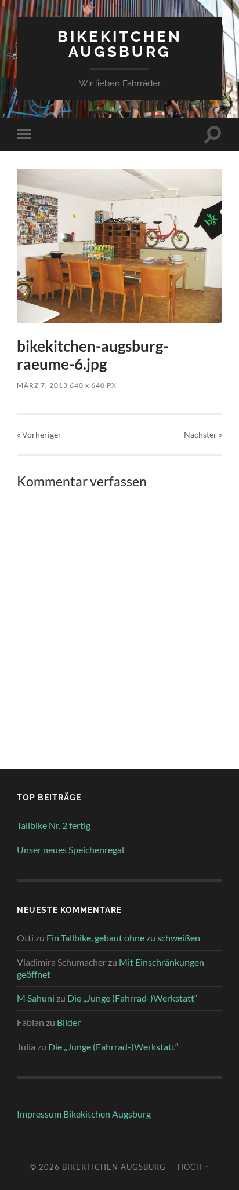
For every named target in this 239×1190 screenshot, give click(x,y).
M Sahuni (36, 997)
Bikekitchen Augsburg (119, 43)
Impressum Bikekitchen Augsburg (84, 1113)
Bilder (69, 1022)
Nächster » (203, 434)
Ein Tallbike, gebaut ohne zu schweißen (123, 937)
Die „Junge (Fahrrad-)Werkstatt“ (132, 997)
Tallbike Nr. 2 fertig (53, 825)
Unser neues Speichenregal (70, 849)
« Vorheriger (39, 434)
